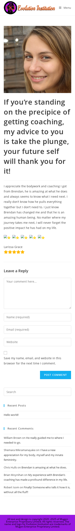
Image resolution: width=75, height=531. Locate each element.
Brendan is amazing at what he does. (44, 467)
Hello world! (11, 415)
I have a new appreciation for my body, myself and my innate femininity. (33, 455)
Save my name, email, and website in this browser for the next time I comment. (32, 360)
